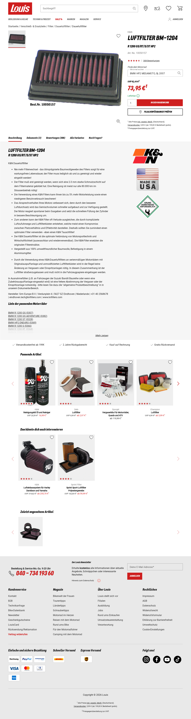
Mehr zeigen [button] (101, 335)
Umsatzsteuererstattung (110, 620)
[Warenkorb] (180, 8)
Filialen (101, 600)
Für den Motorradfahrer (65, 629)
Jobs (100, 610)
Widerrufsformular (152, 615)
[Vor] (178, 384)
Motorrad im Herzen (63, 615)
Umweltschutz (150, 624)
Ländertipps (59, 605)
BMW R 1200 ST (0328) (20, 319)
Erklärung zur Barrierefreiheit (157, 620)
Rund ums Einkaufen (109, 615)
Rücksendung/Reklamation (22, 629)
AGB (145, 600)
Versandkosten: (134, 125)
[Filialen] (146, 8)
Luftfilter (76, 412)
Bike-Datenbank (16, 610)
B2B (10, 600)
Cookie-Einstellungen (153, 629)
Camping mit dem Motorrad (67, 634)
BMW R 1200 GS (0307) (20, 312)
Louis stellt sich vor (108, 596)
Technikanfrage (16, 605)
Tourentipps (59, 600)
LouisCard (13, 624)
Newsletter (13, 615)
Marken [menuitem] (71, 19)
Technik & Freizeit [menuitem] (41, 19)
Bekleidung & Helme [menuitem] (18, 19)
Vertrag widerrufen (18, 634)
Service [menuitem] (97, 19)
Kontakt (12, 596)
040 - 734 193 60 (35, 573)
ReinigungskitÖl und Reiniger (36, 412)
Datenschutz (149, 605)
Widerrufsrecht (150, 610)
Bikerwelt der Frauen (63, 596)
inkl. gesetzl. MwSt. (145, 122)
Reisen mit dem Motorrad (66, 620)
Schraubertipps (61, 610)
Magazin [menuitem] (84, 19)
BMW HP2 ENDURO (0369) (22, 322)
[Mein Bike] (157, 8)
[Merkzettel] (168, 8)
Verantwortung (105, 624)
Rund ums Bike (61, 624)
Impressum (148, 596)
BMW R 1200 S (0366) (20, 326)
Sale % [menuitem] (58, 19)
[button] (134, 8)
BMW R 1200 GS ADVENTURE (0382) (27, 316)
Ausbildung (104, 605)
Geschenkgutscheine (19, 620)
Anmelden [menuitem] (178, 19)
